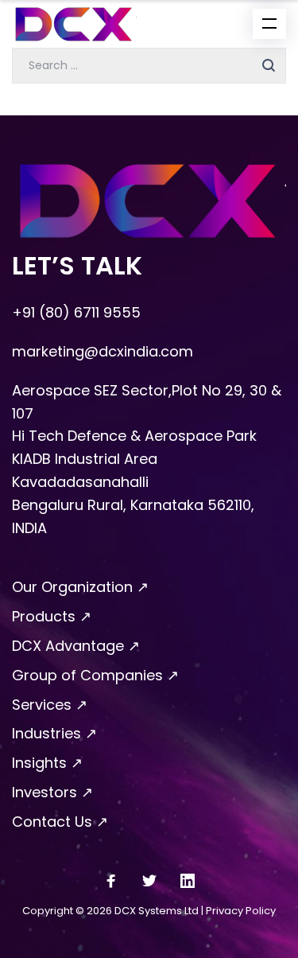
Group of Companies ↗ (95, 675)
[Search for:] (149, 64)
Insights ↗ (47, 763)
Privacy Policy (241, 910)
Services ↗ (49, 705)
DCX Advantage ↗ (76, 646)
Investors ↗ (52, 792)
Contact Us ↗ (60, 821)
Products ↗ (51, 616)
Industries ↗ (54, 733)
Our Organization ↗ (80, 587)
